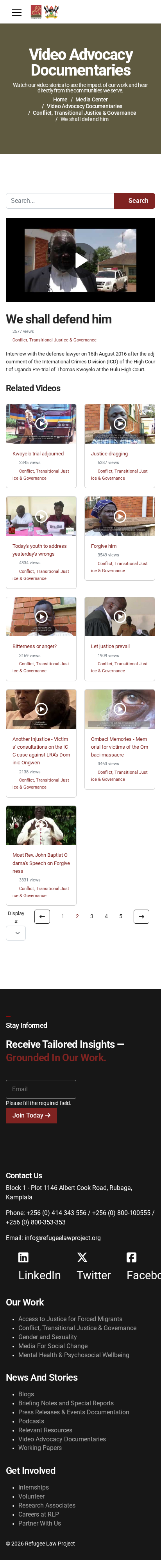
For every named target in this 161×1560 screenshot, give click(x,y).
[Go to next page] (141, 917)
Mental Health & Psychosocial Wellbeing (73, 1355)
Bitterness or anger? (35, 646)
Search (137, 200)
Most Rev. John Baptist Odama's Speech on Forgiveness (41, 863)
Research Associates (46, 1505)
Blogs (26, 1394)
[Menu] (16, 12)
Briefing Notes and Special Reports (66, 1403)
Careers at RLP (38, 1514)
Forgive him (103, 546)
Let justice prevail (110, 646)
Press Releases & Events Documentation (73, 1412)
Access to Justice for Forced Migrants (70, 1319)
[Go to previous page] (42, 917)
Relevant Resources (45, 1430)
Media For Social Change (53, 1346)
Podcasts (31, 1421)
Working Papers (40, 1448)
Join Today (29, 1115)
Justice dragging (109, 454)
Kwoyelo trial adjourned (38, 454)
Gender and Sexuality (47, 1337)
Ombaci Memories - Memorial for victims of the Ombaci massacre (119, 747)
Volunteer (31, 1496)
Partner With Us (39, 1523)
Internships (33, 1487)
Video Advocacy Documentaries (62, 1439)
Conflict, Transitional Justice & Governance (55, 340)
